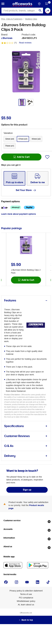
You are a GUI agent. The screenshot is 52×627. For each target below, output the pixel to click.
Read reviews (25, 42)
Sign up (27, 489)
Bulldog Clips (31, 19)
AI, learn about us (26, 605)
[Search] (40, 10)
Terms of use (26, 594)
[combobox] (22, 10)
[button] (2, 4)
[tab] (26, 300)
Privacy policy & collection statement (26, 591)
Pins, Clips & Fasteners (11, 19)
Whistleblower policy (26, 601)
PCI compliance (26, 598)
